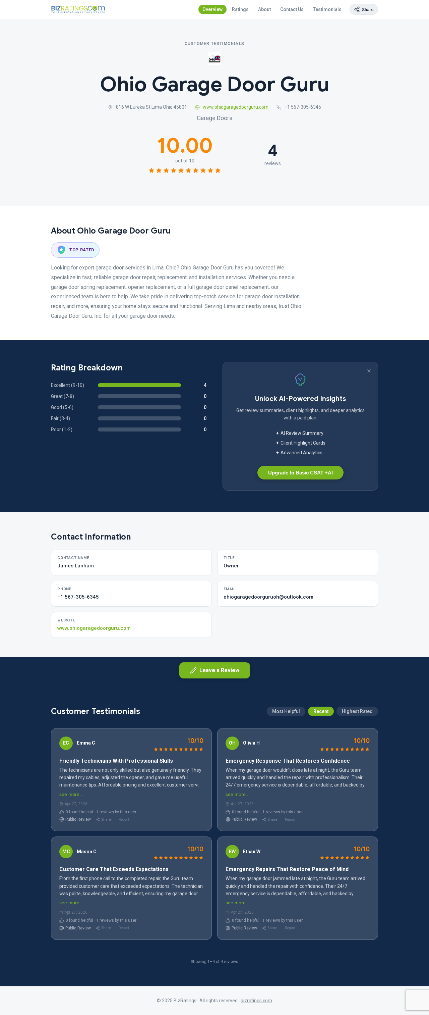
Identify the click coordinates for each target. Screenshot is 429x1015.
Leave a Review (219, 670)
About (264, 9)
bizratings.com (256, 1000)
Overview (212, 9)
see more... (71, 794)
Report (124, 819)
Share (106, 819)
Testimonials (327, 9)
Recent (320, 711)
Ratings (240, 9)
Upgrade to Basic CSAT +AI (300, 472)
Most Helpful (286, 711)
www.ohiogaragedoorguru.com (235, 107)
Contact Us (292, 9)
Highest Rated (357, 711)
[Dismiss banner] (369, 370)
